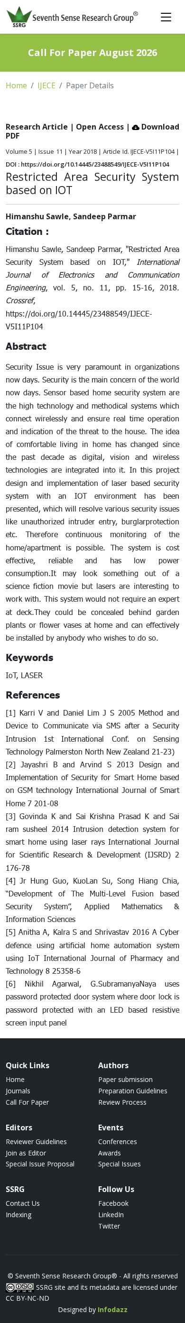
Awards (109, 1152)
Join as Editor (26, 1152)
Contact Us (23, 1203)
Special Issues (119, 1163)
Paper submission (125, 1079)
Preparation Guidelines (132, 1090)
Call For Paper (27, 1102)
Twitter (109, 1225)
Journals (18, 1090)
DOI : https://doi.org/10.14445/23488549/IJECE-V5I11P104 (87, 164)
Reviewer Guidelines (36, 1141)
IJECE (46, 85)
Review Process (122, 1102)
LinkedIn (111, 1214)
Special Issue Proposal (40, 1163)
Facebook (113, 1203)
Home (16, 85)
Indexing (18, 1214)
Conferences (117, 1141)
